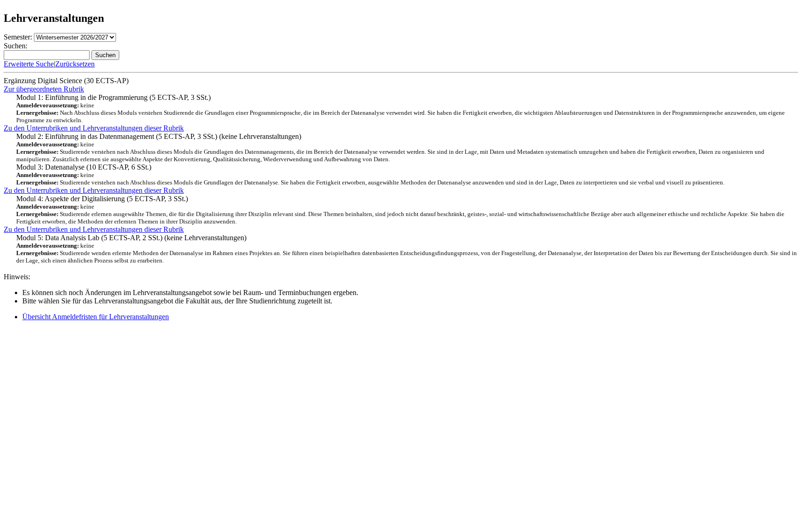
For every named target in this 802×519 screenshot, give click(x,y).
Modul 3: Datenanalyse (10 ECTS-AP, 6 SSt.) (370, 174)
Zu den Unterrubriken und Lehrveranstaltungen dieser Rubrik (94, 128)
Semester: (18, 37)
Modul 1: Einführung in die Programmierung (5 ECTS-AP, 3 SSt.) (400, 108)
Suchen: (15, 46)
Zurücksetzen (75, 64)
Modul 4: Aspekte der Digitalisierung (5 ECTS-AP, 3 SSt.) (400, 210)
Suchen (105, 55)
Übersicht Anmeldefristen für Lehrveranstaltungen (95, 317)
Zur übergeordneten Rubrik (44, 89)
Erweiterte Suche (29, 64)
